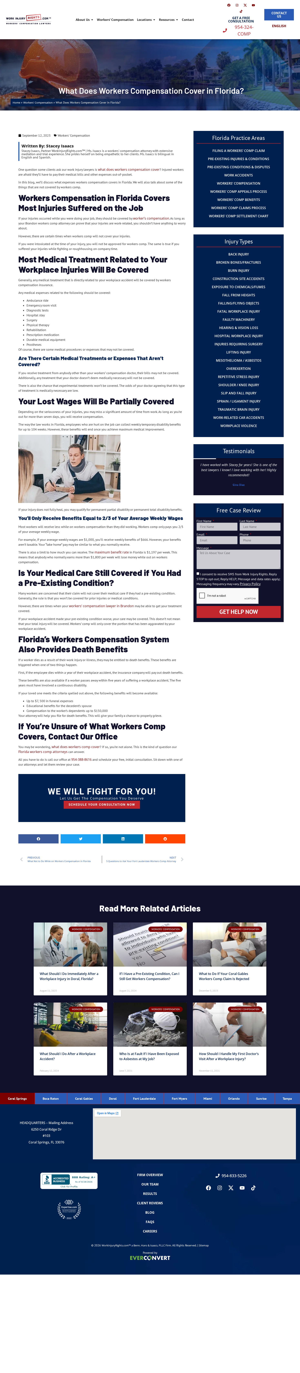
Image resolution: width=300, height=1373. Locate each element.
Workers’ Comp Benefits (238, 199)
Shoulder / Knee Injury (238, 385)
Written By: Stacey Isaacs (47, 146)
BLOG (149, 1212)
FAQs (150, 1222)
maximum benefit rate (111, 552)
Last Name (247, 521)
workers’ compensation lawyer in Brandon (101, 606)
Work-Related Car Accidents (238, 417)
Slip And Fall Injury (238, 393)
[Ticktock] (241, 11)
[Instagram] (237, 5)
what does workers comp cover (76, 747)
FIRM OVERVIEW (150, 1175)
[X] (245, 5)
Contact (188, 20)
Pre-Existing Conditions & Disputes (238, 167)
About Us (83, 20)
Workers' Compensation (38, 102)
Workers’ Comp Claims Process (238, 208)
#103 (46, 1135)
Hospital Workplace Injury (238, 336)
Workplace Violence (238, 426)
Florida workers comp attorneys (43, 752)
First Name (204, 521)
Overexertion (238, 368)
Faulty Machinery (239, 319)
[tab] (17, 1098)
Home (16, 102)
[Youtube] (253, 5)
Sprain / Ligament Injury (238, 401)
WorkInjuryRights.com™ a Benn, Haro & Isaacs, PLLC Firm (136, 1245)
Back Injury (238, 254)
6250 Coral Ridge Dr (46, 1129)
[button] (38, 838)
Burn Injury (238, 270)
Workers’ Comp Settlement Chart (238, 216)
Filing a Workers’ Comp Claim (238, 150)
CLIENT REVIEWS (150, 1203)
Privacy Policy (250, 584)
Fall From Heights (238, 295)
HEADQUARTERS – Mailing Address (46, 1123)
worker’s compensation (151, 218)
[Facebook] (229, 5)
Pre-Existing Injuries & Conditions (238, 159)
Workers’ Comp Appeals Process (238, 191)
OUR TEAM (150, 1184)
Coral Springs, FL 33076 (46, 1142)
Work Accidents (238, 175)
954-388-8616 (81, 759)
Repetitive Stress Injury (238, 377)
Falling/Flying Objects (238, 303)
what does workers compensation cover (129, 169)
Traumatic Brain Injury (238, 409)
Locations (144, 20)
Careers (150, 1231)
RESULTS (150, 1193)
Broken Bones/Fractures (238, 262)
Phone (244, 534)
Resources (166, 20)
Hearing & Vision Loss (238, 328)
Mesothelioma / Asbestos (238, 360)
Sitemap (204, 1245)
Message (203, 548)
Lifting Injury (238, 352)
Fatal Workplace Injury (238, 311)
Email (201, 534)
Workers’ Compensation (115, 20)
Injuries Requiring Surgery (238, 344)
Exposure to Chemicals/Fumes (238, 287)
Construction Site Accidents (238, 279)
